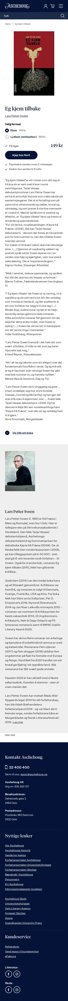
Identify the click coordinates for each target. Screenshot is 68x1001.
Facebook (8, 974)
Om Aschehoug (14, 845)
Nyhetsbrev (12, 946)
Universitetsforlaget (17, 903)
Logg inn (45, 6)
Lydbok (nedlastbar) (28, 136)
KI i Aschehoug (14, 884)
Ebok (18, 130)
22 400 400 (19, 767)
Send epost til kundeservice (22, 951)
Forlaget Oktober (15, 913)
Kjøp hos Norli (21, 155)
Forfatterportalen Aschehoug (23, 860)
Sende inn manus (15, 855)
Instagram (16, 974)
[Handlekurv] (53, 6)
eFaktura (10, 956)
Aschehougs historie (17, 850)
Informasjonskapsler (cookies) (23, 889)
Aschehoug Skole (15, 898)
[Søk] (62, 15)
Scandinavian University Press (23, 923)
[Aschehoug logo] (17, 6)
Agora (9, 918)
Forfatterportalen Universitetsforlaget (28, 865)
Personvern (12, 879)
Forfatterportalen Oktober (21, 869)
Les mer (18, 722)
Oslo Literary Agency (18, 908)
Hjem (8, 23)
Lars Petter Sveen (16, 116)
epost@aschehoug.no (34, 774)
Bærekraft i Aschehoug (19, 874)
